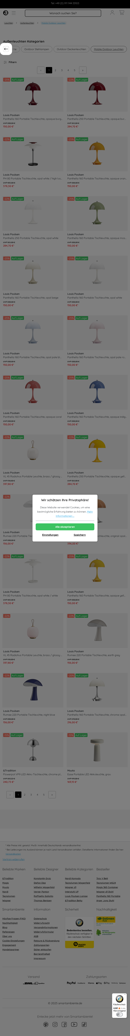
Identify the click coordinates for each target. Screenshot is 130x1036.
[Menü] (125, 995)
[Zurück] (6, 49)
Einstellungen (50, 534)
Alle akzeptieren (65, 526)
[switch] (119, 1014)
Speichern (80, 534)
